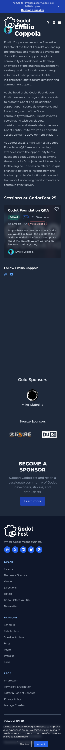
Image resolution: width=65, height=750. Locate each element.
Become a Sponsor (15, 575)
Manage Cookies (14, 705)
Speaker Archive (14, 637)
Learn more (21, 736)
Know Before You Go (17, 600)
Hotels (8, 593)
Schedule (10, 624)
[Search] (48, 22)
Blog (7, 643)
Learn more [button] (32, 501)
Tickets (8, 569)
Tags (7, 662)
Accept (41, 744)
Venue (8, 581)
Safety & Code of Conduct (19, 692)
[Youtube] (11, 274)
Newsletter (11, 606)
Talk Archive (11, 631)
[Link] (5, 274)
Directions (10, 587)
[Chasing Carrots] (20, 434)
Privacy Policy (12, 699)
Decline (24, 744)
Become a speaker (32, 10)
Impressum (11, 680)
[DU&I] (49, 434)
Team (7, 649)
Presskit (9, 655)
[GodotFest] (18, 530)
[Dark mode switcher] (54, 22)
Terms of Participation (17, 686)
